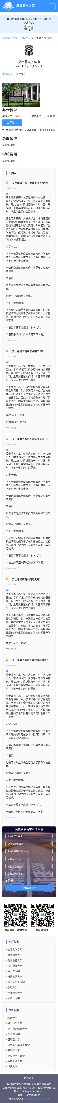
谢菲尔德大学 (14, 955)
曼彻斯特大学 (14, 960)
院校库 (24, 38)
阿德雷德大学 (14, 976)
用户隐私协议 (20, 880)
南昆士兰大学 (14, 1061)
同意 (17, 880)
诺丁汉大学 (13, 971)
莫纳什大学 (13, 998)
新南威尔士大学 (16, 982)
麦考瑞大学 (13, 1034)
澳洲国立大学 (14, 992)
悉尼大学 (12, 987)
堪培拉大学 (13, 1050)
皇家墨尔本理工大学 (18, 1045)
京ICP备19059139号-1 (36, 1099)
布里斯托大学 (14, 965)
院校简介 (21, 74)
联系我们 (29, 1078)
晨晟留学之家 (9, 38)
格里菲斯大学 (14, 1023)
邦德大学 (12, 1066)
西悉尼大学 (13, 1039)
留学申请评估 (29, 887)
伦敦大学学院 (14, 949)
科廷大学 (12, 1018)
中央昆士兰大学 (16, 1055)
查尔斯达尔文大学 (17, 1028)
